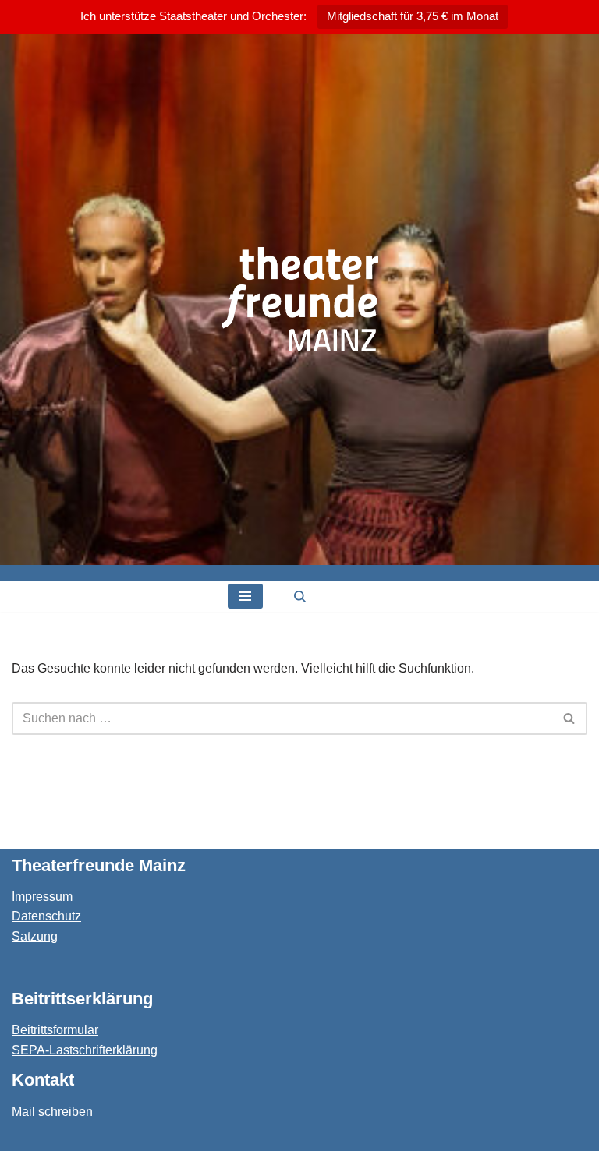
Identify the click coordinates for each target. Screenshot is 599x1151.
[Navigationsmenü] (245, 596)
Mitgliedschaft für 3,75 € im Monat (412, 16)
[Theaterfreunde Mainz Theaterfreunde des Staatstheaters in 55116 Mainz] (300, 299)
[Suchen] (300, 596)
